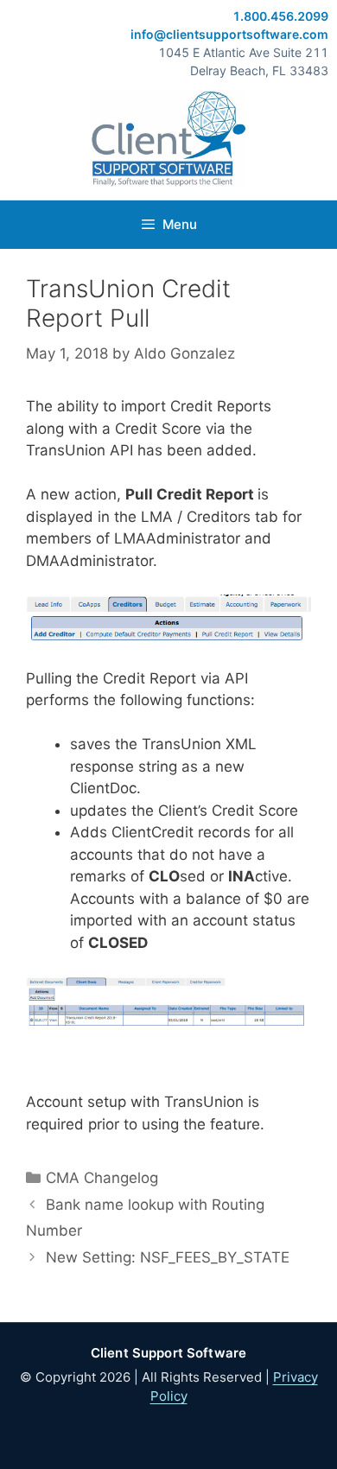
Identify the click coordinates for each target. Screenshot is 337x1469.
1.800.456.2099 (280, 16)
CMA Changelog (102, 1177)
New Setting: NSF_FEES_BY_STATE (167, 1257)
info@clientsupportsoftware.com (229, 34)
